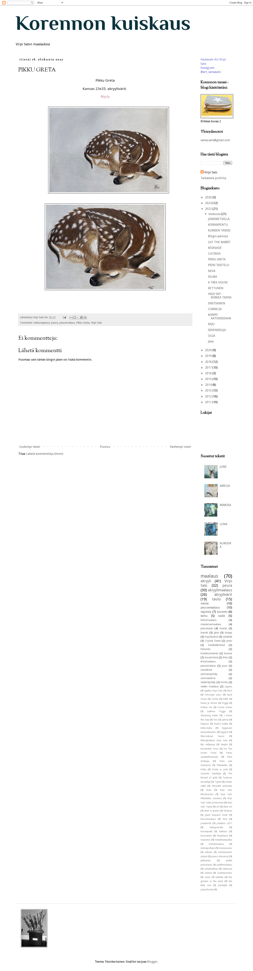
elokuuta (215, 214)
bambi (204, 632)
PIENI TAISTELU (218, 265)
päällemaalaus (224, 864)
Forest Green (225, 707)
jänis (216, 632)
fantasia (228, 810)
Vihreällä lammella (222, 785)
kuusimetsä (211, 657)
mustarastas (225, 848)
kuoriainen (206, 835)
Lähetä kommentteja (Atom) (44, 454)
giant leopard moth (216, 815)
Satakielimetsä (216, 645)
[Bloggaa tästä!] (74, 317)
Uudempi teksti (29, 446)
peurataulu (207, 628)
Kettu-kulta (206, 728)
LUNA (223, 524)
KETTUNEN (215, 288)
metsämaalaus (216, 844)
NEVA (211, 271)
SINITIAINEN (216, 303)
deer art (227, 806)
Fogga (225, 703)
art (217, 806)
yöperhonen (207, 889)
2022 (208, 209)
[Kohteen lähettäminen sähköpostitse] (71, 317)
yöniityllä (222, 885)
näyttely (206, 612)
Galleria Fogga (216, 711)
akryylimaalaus (220, 590)
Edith (225, 699)
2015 (208, 379)
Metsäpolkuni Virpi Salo (214, 740)
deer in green (211, 810)
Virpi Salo (96, 322)
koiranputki (206, 831)
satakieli (227, 636)
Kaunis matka (221, 723)
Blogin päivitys (218, 236)
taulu (216, 599)
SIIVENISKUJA (217, 330)
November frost (209, 748)
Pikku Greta (83, 322)
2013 (208, 390)
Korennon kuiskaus (103, 22)
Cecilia (214, 699)
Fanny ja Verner (209, 703)
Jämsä (225, 719)
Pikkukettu (222, 765)
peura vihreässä (220, 856)
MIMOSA (225, 505)
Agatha (228, 686)
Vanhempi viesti (180, 446)
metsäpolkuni (208, 848)
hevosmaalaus (208, 819)
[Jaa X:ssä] (78, 317)
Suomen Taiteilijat (211, 773)
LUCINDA (214, 253)
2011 (208, 402)
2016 (208, 373)
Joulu (229, 640)
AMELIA (225, 486)
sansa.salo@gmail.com (215, 140)
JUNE (223, 466)
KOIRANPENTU (218, 224)
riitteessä (227, 868)
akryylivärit (223, 594)
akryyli (206, 581)
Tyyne (218, 781)
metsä (205, 603)
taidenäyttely (208, 682)
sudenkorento (224, 872)
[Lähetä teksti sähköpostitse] (64, 317)
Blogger (152, 961)
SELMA (212, 276)
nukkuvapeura (41, 322)
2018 (208, 362)
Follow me (206, 707)
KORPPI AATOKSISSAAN (219, 316)
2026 (208, 197)
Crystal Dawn (213, 640)
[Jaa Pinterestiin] (85, 317)
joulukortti (206, 823)
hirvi (225, 819)
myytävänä (211, 636)
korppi (228, 632)
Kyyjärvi (224, 732)
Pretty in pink (220, 769)
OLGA (211, 335)
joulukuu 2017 (224, 823)
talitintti (219, 877)
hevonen (205, 649)
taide (221, 616)
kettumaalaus (209, 620)
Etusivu (105, 446)
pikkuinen (206, 860)
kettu (204, 616)
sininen (208, 872)
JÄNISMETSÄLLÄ (219, 219)
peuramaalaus (210, 607)
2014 (208, 385)
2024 (208, 203)
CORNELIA (215, 309)
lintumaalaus (208, 661)
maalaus (209, 576)
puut (224, 665)
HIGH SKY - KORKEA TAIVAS (220, 295)
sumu (207, 877)
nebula (208, 852)
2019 (208, 356)
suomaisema (208, 678)
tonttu (224, 682)
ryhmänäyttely (209, 674)
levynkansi (222, 835)
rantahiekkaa (211, 868)
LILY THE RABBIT (219, 242)
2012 (208, 396)
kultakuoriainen (209, 653)
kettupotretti (216, 827)
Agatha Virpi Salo (213, 690)
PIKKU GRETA (217, 259)
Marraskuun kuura (212, 736)
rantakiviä (206, 669)
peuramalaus (67, 322)
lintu (225, 657)
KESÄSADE (215, 248)
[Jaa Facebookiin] (82, 317)
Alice (229, 690)
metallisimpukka (223, 839)
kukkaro (223, 831)
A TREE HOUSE (218, 282)
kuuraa (228, 653)
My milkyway (208, 744)
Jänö (211, 341)
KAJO (211, 324)
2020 (208, 350)
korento (222, 612)
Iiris (216, 719)
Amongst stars (213, 694)
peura (54, 322)
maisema (205, 839)
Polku (203, 769)
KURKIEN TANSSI (219, 230)
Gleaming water (209, 715)
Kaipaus (205, 723)
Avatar (223, 628)
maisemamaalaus (211, 624)
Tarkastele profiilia (213, 178)
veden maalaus (210, 686)
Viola (208, 790)
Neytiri (224, 744)
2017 (208, 367)
